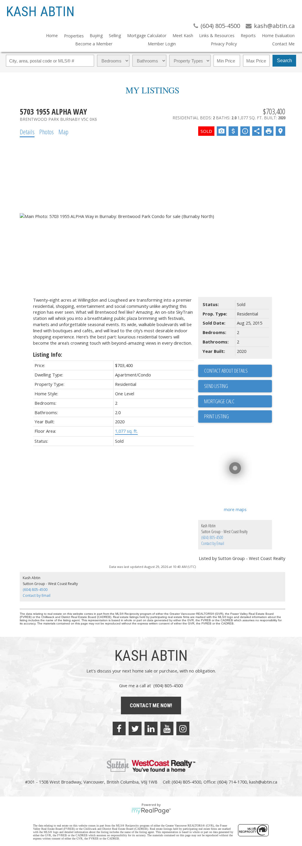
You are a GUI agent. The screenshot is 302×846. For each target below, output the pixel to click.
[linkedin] (151, 728)
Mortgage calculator (238, 401)
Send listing (216, 385)
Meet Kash (183, 35)
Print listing (216, 416)
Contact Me (283, 44)
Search (284, 60)
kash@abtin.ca (263, 782)
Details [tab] (27, 131)
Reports (248, 35)
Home (52, 35)
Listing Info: (47, 354)
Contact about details (226, 370)
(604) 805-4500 (212, 537)
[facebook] (119, 728)
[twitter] (135, 728)
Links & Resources (216, 35)
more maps (235, 509)
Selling (115, 35)
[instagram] (182, 728)
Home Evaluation (278, 35)
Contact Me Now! (151, 705)
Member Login (162, 44)
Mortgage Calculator (146, 35)
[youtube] (166, 728)
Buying (96, 35)
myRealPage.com (151, 811)
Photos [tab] (46, 131)
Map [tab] (63, 131)
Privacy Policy (224, 44)
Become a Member (93, 44)
